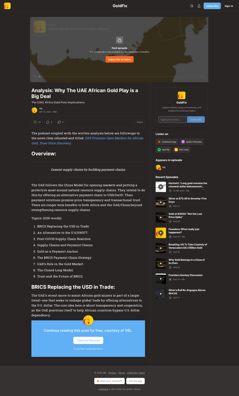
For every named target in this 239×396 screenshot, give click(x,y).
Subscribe (212, 5)
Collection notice (136, 372)
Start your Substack (111, 380)
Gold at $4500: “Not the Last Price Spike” (185, 215)
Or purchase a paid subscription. (88, 348)
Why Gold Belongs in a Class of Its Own (187, 261)
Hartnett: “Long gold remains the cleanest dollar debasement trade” (188, 185)
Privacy (112, 372)
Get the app (135, 380)
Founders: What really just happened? (184, 231)
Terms (121, 372)
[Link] (26, 153)
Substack (103, 389)
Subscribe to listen (119, 59)
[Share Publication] (199, 6)
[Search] (192, 6)
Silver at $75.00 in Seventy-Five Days (188, 200)
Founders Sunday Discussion (186, 275)
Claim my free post (88, 340)
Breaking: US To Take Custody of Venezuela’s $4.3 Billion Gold (188, 246)
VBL (41, 108)
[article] (181, 187)
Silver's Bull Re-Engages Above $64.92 (187, 292)
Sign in (229, 5)
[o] (160, 186)
